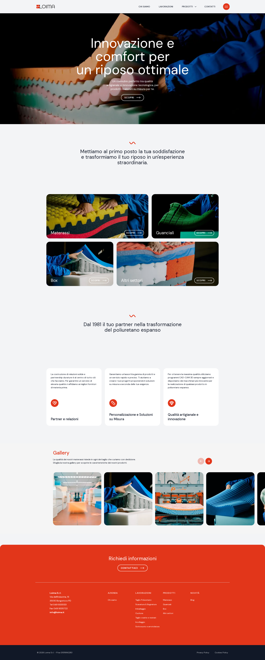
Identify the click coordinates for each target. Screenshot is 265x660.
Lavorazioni (166, 6)
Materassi (167, 600)
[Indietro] (201, 461)
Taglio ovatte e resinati (145, 617)
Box (164, 609)
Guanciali (167, 604)
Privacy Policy (203, 652)
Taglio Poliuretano (143, 600)
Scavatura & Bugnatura (146, 604)
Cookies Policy (221, 652)
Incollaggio (140, 622)
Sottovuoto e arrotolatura (147, 626)
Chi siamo (144, 6)
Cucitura (139, 613)
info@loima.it (57, 612)
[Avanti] (208, 461)
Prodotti (187, 6)
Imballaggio (140, 609)
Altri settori (168, 613)
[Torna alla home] (45, 7)
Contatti (209, 6)
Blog (192, 600)
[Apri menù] (226, 6)
